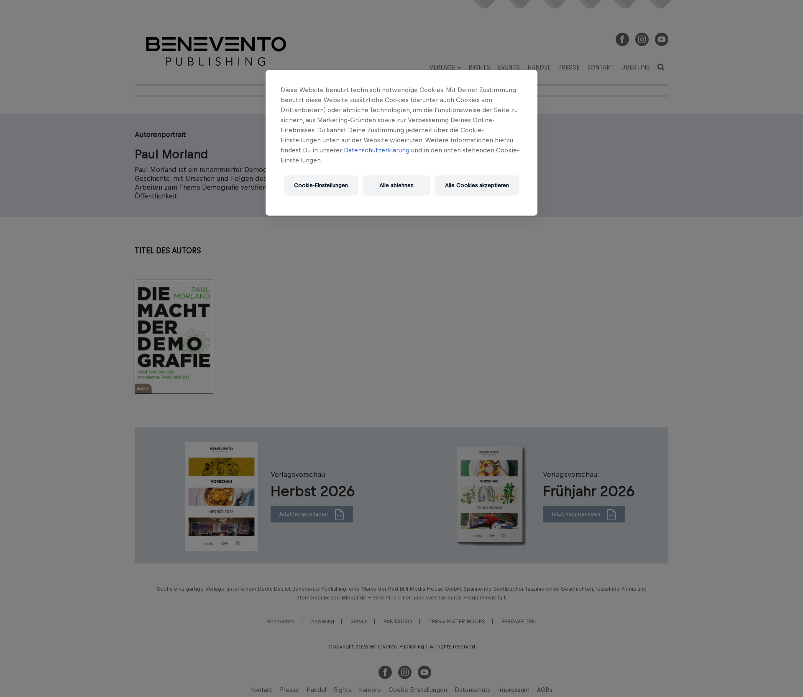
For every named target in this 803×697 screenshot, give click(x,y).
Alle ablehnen (396, 185)
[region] (401, 143)
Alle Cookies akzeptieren (477, 185)
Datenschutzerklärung (377, 150)
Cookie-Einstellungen (321, 185)
